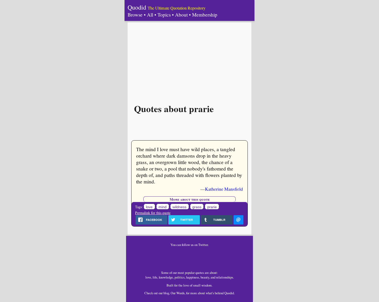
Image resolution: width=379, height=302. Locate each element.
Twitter (203, 244)
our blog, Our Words (172, 293)
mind (163, 207)
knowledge (166, 277)
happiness (192, 277)
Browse (135, 14)
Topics (164, 14)
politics (180, 277)
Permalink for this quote (152, 212)
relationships (224, 277)
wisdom (206, 285)
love (149, 207)
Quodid (137, 7)
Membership (204, 14)
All (150, 14)
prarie (212, 207)
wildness (179, 207)
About (181, 14)
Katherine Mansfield (224, 189)
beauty (205, 277)
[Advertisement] (189, 60)
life (155, 277)
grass (196, 207)
